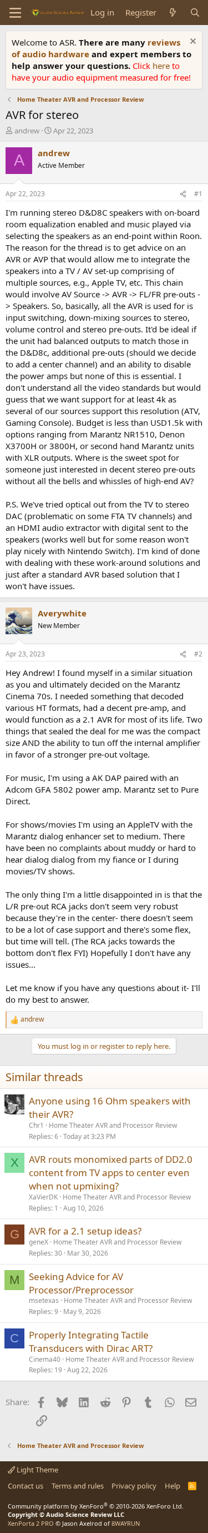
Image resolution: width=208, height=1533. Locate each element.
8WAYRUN (125, 1523)
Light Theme (36, 1470)
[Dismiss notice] (191, 42)
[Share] (183, 194)
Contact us (25, 1486)
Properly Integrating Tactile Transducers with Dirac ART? (91, 1341)
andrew (26, 131)
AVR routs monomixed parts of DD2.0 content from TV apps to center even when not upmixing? (110, 1172)
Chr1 (36, 1125)
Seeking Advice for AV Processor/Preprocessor (81, 1283)
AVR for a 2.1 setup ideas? (85, 1231)
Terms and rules (78, 1486)
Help (172, 1486)
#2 (198, 654)
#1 (198, 193)
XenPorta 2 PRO (31, 1523)
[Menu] (15, 13)
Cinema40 (44, 1359)
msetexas (44, 1300)
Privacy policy (133, 1486)
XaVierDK (43, 1197)
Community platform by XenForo (96, 1506)
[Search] (195, 12)
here (162, 65)
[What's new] (173, 12)
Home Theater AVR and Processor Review (113, 1125)
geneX (38, 1242)
